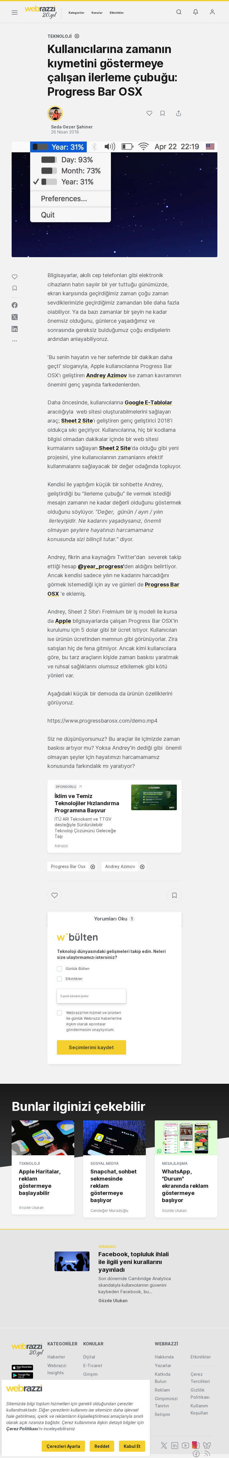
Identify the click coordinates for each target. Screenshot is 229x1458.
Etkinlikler (117, 12)
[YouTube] (184, 1444)
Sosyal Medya (104, 1163)
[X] (163, 1444)
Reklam (162, 1389)
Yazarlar (163, 1365)
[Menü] (15, 13)
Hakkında (164, 1356)
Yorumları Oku (113, 919)
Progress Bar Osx (68, 866)
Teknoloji (59, 36)
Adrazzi (61, 846)
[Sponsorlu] (154, 797)
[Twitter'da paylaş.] (15, 317)
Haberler (56, 1356)
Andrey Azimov (106, 375)
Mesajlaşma (175, 1163)
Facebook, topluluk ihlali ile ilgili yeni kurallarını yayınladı (133, 1262)
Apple (63, 621)
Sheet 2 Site (77, 420)
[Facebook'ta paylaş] (15, 305)
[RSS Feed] (206, 1453)
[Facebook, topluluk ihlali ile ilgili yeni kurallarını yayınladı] (72, 1261)
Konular (97, 12)
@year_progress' (101, 566)
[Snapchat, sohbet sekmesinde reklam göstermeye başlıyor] (114, 1138)
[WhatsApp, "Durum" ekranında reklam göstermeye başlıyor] (186, 1138)
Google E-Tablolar (148, 402)
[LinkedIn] (174, 1444)
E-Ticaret (92, 1365)
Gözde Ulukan (31, 1207)
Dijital (89, 1356)
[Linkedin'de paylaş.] (15, 329)
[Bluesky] (206, 1444)
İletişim (162, 1414)
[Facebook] (195, 1453)
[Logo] (41, 12)
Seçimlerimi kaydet (91, 1047)
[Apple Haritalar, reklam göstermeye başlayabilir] (43, 1138)
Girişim (90, 1374)
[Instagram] (195, 1444)
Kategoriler (76, 12)
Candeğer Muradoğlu (109, 1210)
